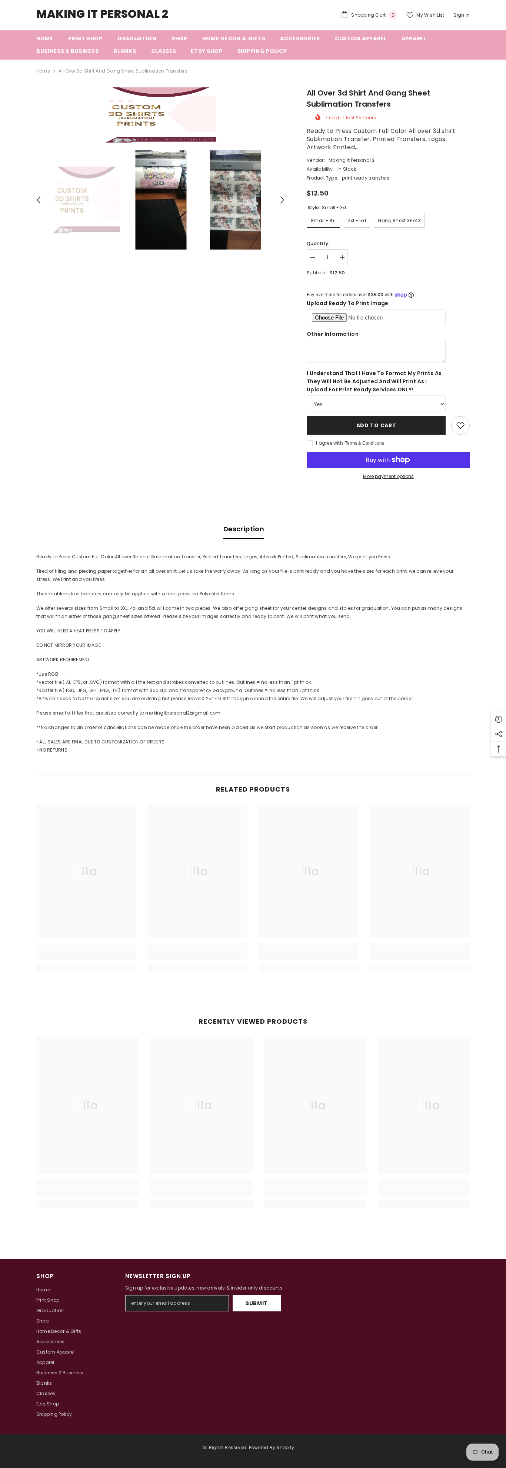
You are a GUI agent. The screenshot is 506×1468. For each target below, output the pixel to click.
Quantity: (318, 243)
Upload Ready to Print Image (348, 303)
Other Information (333, 334)
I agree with (329, 443)
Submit (257, 1303)
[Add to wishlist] (460, 425)
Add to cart (376, 425)
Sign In (461, 15)
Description (243, 529)
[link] (86, 956)
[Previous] (38, 199)
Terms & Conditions (364, 443)
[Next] (282, 199)
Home (43, 71)
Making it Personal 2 (352, 160)
